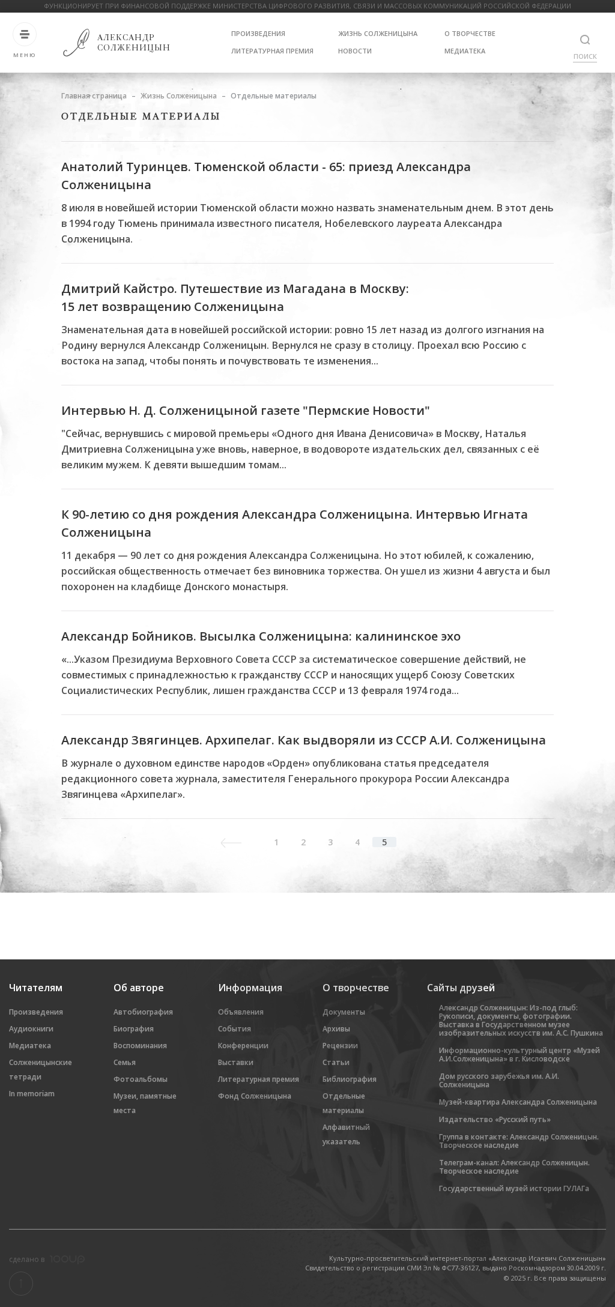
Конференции (243, 1045)
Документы (344, 1012)
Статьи (336, 1062)
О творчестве (469, 33)
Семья (125, 1062)
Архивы (336, 1029)
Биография (134, 1029)
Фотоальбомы (141, 1079)
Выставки (235, 1062)
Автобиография (143, 1012)
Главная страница (94, 96)
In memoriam (32, 1093)
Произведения (258, 33)
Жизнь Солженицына (377, 33)
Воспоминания (140, 1045)
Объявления (241, 1012)
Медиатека (464, 50)
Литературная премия (272, 50)
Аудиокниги (31, 1029)
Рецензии (340, 1045)
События (234, 1029)
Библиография (350, 1079)
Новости (355, 50)
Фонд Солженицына (254, 1096)
